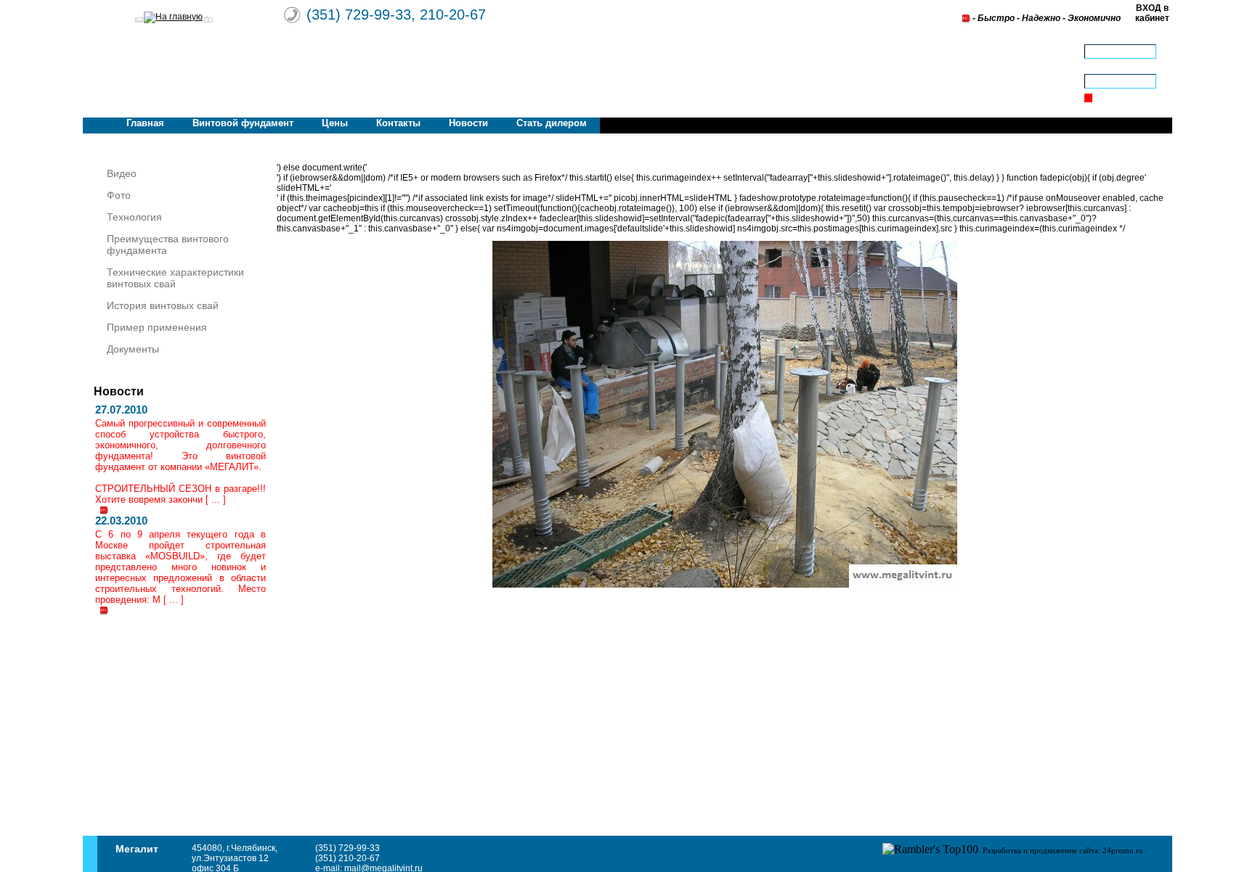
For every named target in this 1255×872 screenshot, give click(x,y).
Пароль (1100, 69)
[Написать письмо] (139, 20)
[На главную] (173, 17)
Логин (1096, 39)
